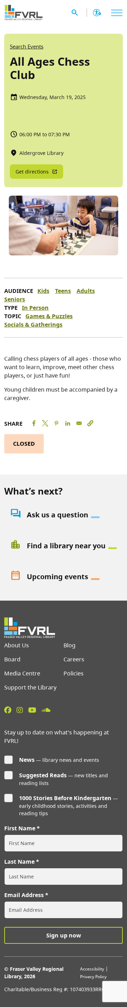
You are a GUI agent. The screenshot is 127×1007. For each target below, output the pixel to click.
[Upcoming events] (63, 576)
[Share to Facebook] (34, 423)
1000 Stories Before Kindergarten (65, 798)
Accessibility (92, 969)
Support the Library (30, 687)
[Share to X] (45, 423)
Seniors (14, 299)
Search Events (26, 46)
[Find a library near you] (63, 545)
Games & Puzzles (49, 316)
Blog (69, 645)
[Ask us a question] (63, 515)
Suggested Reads (43, 775)
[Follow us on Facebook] (7, 710)
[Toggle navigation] (115, 13)
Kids (43, 291)
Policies (74, 673)
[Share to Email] (79, 423)
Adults (86, 291)
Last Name (19, 861)
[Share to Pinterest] (56, 423)
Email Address (24, 895)
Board (12, 659)
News (27, 760)
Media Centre (22, 673)
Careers (74, 659)
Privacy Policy (93, 977)
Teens (63, 291)
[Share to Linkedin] (68, 423)
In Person (35, 308)
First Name (19, 828)
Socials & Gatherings (33, 324)
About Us (16, 645)
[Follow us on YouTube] (32, 710)
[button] (90, 423)
